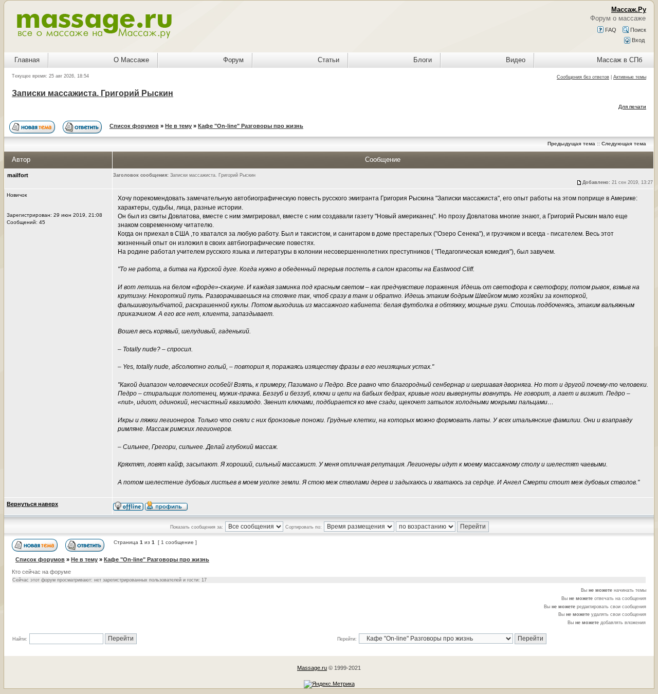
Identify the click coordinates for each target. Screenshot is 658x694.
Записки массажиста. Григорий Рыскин (92, 93)
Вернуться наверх (32, 504)
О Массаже (131, 60)
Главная (27, 60)
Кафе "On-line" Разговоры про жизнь (250, 126)
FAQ (610, 30)
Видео (515, 60)
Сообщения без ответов (583, 77)
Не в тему (178, 126)
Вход (637, 40)
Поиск (637, 30)
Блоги (422, 60)
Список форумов (134, 126)
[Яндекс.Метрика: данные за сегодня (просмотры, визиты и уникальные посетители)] (329, 684)
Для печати (632, 106)
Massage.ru (312, 668)
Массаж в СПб (619, 60)
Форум (233, 60)
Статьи (328, 60)
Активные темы (629, 77)
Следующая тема (623, 143)
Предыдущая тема (571, 143)
